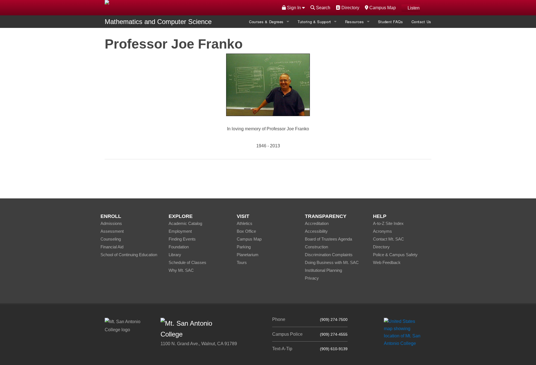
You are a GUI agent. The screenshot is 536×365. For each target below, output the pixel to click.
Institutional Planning (323, 270)
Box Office (246, 231)
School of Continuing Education (128, 254)
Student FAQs (390, 21)
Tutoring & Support (314, 21)
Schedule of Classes (187, 262)
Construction (316, 246)
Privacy (312, 278)
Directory (349, 7)
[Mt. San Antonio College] (404, 332)
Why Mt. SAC (181, 270)
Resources (354, 21)
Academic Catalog (185, 223)
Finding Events (182, 239)
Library (175, 254)
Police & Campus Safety (395, 254)
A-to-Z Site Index (388, 223)
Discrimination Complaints (329, 254)
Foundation (179, 246)
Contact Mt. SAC (388, 239)
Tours (242, 262)
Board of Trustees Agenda (328, 239)
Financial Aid (111, 246)
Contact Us (421, 21)
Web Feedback (387, 262)
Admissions (111, 223)
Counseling (110, 239)
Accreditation (317, 223)
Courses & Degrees (266, 21)
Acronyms (382, 231)
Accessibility (316, 231)
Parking (244, 246)
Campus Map (382, 7)
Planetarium (248, 254)
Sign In (294, 7)
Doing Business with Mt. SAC (332, 262)
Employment (180, 231)
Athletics (244, 223)
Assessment (112, 231)
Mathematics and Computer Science (158, 21)
